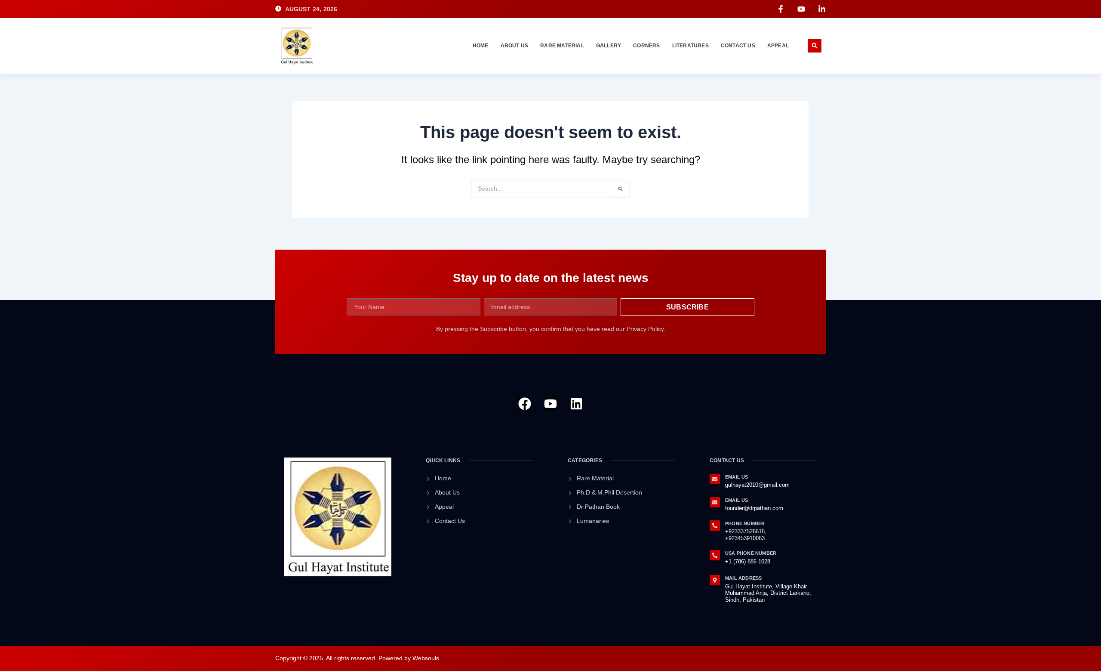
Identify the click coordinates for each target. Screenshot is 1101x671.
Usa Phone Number (750, 553)
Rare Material (562, 46)
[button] (814, 46)
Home (481, 46)
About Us (515, 46)
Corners (646, 46)
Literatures (690, 46)
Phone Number (745, 523)
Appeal (778, 46)
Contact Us (738, 46)
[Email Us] (715, 479)
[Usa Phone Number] (715, 555)
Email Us (736, 476)
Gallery (608, 46)
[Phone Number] (715, 525)
